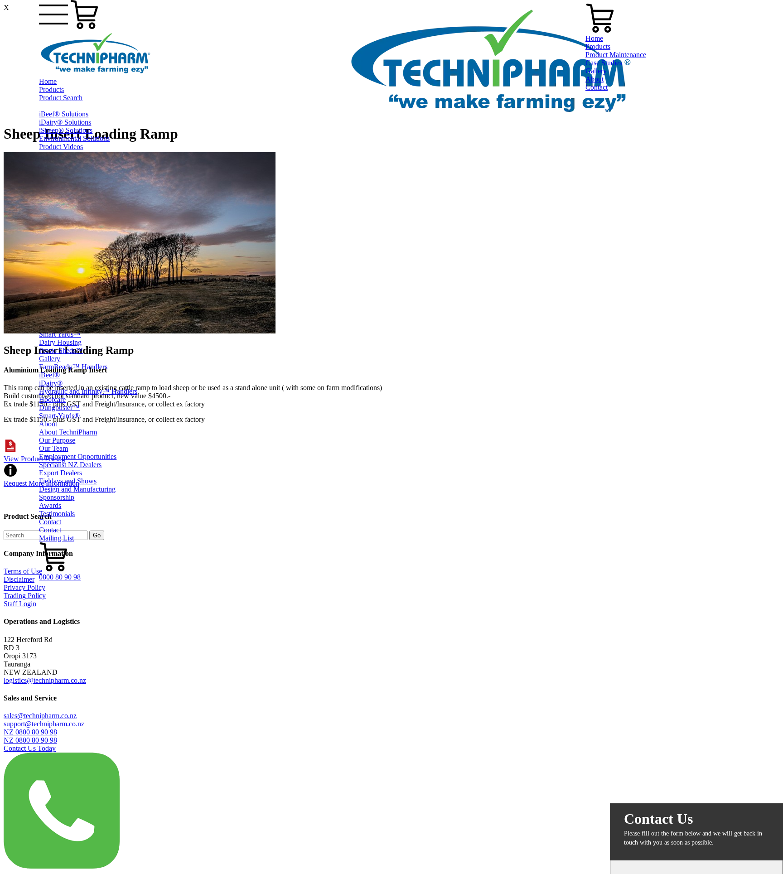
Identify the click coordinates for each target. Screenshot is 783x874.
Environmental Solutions (74, 138)
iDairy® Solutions (65, 122)
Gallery (49, 358)
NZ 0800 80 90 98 (30, 732)
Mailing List (56, 538)
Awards (50, 505)
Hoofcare (52, 399)
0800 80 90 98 (60, 577)
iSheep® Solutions (65, 130)
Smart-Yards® (59, 416)
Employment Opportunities (77, 456)
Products (51, 89)
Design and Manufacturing (77, 489)
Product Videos (61, 146)
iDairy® (51, 383)
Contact (50, 522)
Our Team (53, 448)
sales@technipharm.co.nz (40, 715)
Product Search (60, 97)
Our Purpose (57, 440)
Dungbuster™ (59, 407)
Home (48, 81)
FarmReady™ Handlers (73, 367)
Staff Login (20, 604)
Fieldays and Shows (68, 481)
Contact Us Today (30, 748)
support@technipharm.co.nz (44, 724)
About (48, 424)
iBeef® (49, 375)
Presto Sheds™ (61, 350)
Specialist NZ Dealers (70, 464)
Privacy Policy (24, 587)
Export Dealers (60, 473)
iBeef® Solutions (63, 114)
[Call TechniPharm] (62, 866)
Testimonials (57, 513)
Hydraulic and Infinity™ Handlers (88, 391)
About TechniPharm (68, 432)
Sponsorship (56, 497)
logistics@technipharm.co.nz (45, 680)
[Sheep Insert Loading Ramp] (140, 331)
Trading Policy (25, 595)
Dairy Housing (60, 342)
